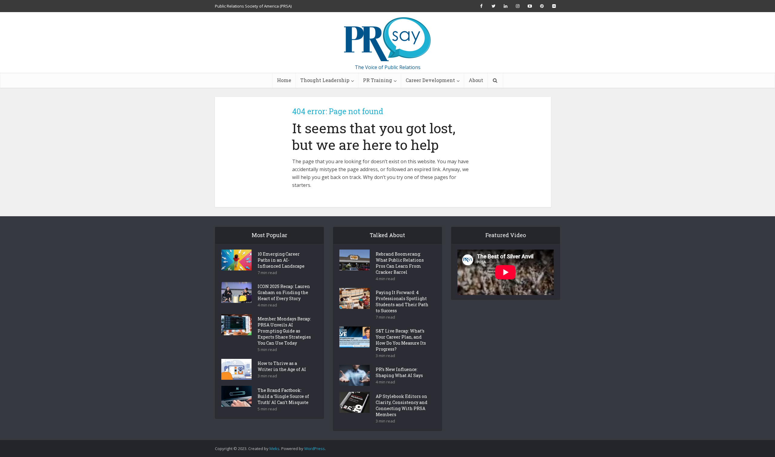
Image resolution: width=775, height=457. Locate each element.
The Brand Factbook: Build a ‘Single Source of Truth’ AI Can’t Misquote (283, 396)
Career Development (430, 80)
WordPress (314, 448)
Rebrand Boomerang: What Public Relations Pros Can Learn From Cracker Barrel (400, 263)
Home (284, 80)
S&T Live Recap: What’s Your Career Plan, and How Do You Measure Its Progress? (401, 340)
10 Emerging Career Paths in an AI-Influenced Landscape (281, 260)
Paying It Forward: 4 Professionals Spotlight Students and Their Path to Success (402, 301)
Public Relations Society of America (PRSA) (253, 6)
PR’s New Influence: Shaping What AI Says (399, 372)
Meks (274, 448)
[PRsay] (387, 39)
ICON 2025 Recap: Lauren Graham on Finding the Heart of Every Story (284, 292)
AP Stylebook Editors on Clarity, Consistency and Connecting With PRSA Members (401, 405)
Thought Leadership (324, 80)
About (476, 80)
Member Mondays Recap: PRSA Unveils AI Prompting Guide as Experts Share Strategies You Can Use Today (284, 331)
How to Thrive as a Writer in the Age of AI (282, 366)
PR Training (377, 80)
